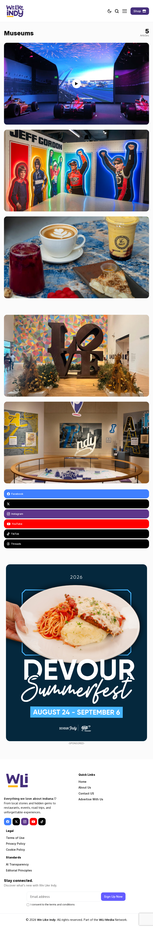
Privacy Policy (15, 843)
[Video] (76, 83)
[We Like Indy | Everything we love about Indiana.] (15, 11)
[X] (76, 503)
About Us (84, 787)
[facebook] (7, 821)
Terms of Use (15, 837)
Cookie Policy (15, 849)
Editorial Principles (19, 870)
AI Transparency (17, 864)
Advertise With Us (90, 799)
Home (82, 781)
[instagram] (24, 821)
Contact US (86, 793)
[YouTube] (33, 821)
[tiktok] (42, 821)
